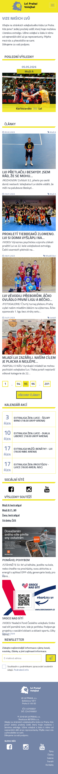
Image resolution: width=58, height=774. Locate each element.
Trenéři (50, 761)
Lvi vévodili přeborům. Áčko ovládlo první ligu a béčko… (27, 297)
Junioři (52, 317)
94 (18, 383)
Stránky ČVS (9, 520)
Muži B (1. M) (9, 510)
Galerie (50, 758)
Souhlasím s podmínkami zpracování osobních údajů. (30, 668)
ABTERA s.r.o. (33, 719)
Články (51, 754)
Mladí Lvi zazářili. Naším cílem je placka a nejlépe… (29, 359)
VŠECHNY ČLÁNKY (29, 395)
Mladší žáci (50, 255)
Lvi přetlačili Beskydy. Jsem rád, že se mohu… (26, 173)
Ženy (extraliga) (11, 515)
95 (25, 383)
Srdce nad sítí (12, 618)
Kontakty (50, 764)
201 (46, 383)
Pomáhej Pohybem (16, 560)
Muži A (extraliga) (12, 505)
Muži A (52, 132)
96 (33, 383)
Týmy (51, 751)
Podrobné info (21, 670)
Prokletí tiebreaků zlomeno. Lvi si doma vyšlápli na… (28, 235)
